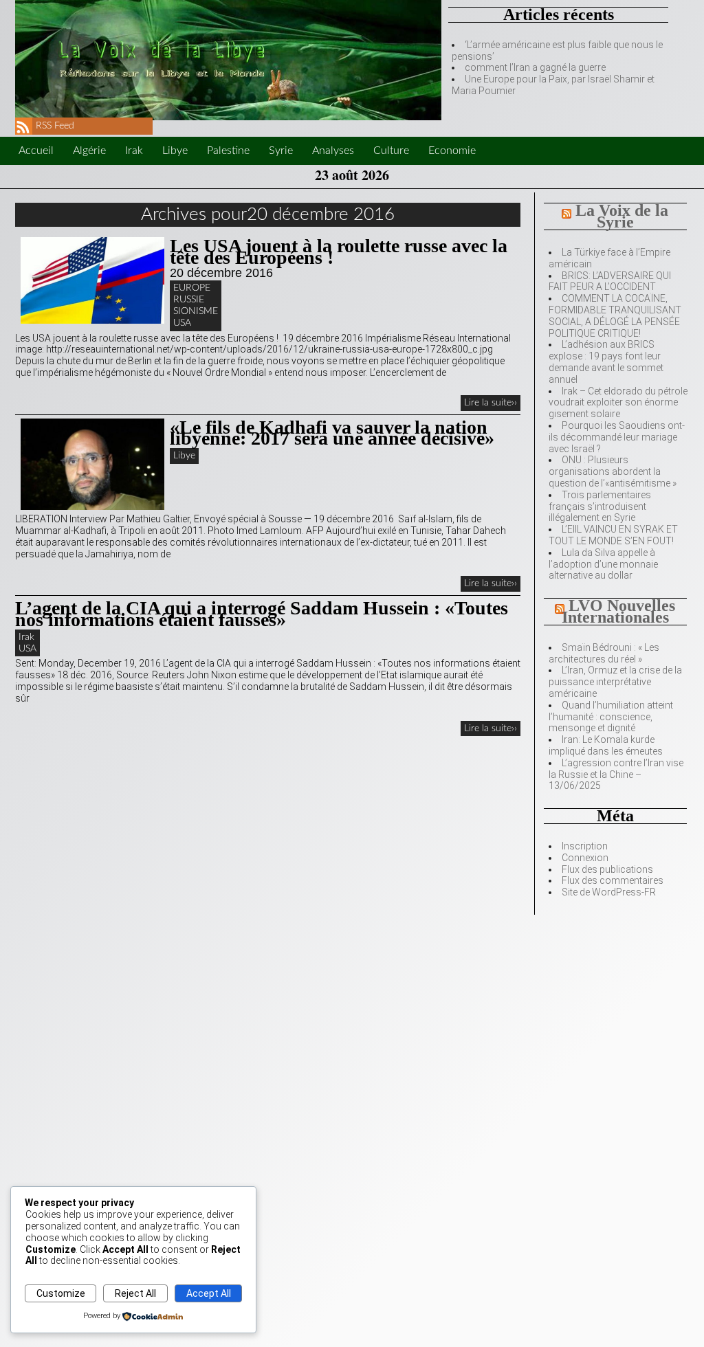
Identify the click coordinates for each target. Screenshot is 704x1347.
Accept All (208, 1293)
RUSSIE (188, 299)
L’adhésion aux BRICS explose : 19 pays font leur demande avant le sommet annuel (606, 361)
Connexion (585, 857)
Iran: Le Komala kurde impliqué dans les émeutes (606, 745)
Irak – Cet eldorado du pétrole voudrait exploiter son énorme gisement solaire (618, 403)
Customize (60, 1293)
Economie (452, 150)
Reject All (135, 1293)
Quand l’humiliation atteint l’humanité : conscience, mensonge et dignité (611, 717)
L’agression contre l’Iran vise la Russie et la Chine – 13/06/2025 (616, 774)
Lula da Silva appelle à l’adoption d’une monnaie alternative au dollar (603, 564)
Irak (134, 150)
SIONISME (195, 311)
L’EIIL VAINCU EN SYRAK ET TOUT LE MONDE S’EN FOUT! (613, 535)
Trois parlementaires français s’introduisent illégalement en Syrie (600, 506)
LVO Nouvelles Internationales (619, 611)
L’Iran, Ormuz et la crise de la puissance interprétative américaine (615, 682)
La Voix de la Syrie (621, 216)
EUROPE (191, 288)
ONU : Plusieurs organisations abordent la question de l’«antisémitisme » (612, 471)
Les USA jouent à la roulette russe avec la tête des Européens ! (338, 251)
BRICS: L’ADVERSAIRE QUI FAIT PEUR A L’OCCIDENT (610, 281)
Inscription (585, 846)
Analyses (333, 150)
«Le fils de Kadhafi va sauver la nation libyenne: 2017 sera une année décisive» (332, 432)
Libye (175, 150)
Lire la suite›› (490, 403)
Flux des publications (607, 869)
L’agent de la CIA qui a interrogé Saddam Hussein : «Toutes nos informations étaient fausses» (261, 613)
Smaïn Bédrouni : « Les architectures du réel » (604, 653)
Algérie (89, 150)
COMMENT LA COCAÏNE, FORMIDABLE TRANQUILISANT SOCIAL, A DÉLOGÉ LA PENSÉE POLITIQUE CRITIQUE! (615, 315)
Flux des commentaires (612, 880)
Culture (391, 150)
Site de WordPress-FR (609, 892)
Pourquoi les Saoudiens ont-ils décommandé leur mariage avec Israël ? (617, 437)
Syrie (281, 150)
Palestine (228, 150)
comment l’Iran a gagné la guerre (535, 67)
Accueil (36, 150)
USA (182, 323)
